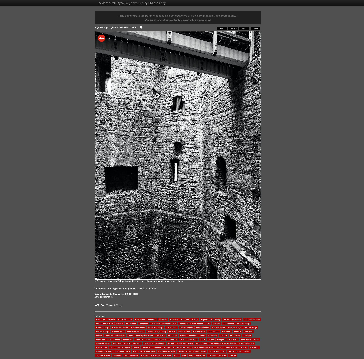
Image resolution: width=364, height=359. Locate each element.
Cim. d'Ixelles (214, 351)
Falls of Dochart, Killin (104, 323)
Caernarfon (160, 335)
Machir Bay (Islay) (155, 327)
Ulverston (109, 335)
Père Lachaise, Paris (146, 351)
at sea (202, 335)
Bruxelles (117, 355)
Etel (109, 339)
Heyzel (244, 347)
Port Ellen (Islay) (243, 323)
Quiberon (247, 335)
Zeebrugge (212, 335)
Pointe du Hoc (201, 343)
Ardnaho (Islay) (118, 331)
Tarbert (172, 331)
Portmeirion (172, 335)
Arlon (184, 355)
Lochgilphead (228, 323)
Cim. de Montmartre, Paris (203, 347)
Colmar (195, 319)
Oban (208, 323)
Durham (226, 319)
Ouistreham (147, 347)
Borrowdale (226, 331)
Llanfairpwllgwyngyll (144, 335)
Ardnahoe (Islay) (186, 327)
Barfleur (171, 343)
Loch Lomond (213, 331)
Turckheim (163, 319)
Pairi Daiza (200, 355)
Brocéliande (235, 335)
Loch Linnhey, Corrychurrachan (163, 323)
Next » (244, 28)
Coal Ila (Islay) (171, 327)
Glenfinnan (143, 323)
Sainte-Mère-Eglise (185, 343)
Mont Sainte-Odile (125, 319)
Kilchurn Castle (184, 331)
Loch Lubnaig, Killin (252, 319)
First (221, 28)
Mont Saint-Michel (103, 343)
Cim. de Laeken (234, 351)
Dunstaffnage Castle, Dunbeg (191, 323)
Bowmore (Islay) (102, 327)
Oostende (212, 355)
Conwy (131, 335)
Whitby (217, 319)
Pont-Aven (192, 339)
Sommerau (100, 319)
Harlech (183, 335)
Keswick (237, 331)
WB (134, 351)
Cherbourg (148, 343)
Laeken (246, 351)
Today (255, 28)
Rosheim (111, 319)
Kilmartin (216, 323)
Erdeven (116, 339)
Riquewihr (152, 319)
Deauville (223, 335)
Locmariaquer (160, 339)
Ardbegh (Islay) (234, 327)
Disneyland (155, 355)
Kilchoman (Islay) (138, 327)
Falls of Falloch (199, 331)
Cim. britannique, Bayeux (120, 347)
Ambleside (248, 331)
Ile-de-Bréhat (246, 339)
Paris (191, 355)
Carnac (183, 339)
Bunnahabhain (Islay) (135, 331)
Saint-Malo (117, 343)
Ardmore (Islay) (153, 331)
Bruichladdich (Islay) (120, 327)
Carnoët (211, 339)
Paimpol (220, 339)
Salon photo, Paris (122, 351)
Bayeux (136, 347)
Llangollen (193, 335)
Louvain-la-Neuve (131, 355)
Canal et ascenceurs (166, 351)
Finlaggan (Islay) (102, 331)
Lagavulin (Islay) (218, 327)
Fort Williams (131, 323)
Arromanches (101, 347)
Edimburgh (236, 319)
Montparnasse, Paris (104, 351)
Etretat (167, 347)
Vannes (149, 339)
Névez (202, 339)
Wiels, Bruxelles (231, 347)
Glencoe (119, 323)
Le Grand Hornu (184, 351)
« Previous (233, 28)
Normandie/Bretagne (181, 347)
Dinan (256, 339)
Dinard (127, 343)
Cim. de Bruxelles (103, 355)
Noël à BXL (254, 347)
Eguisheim (174, 319)
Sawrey (99, 335)
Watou (176, 355)
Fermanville (160, 343)
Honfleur (157, 347)
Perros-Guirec (232, 339)
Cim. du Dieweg (199, 351)
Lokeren (232, 355)
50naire (219, 347)
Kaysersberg (206, 319)
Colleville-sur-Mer (246, 343)
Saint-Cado (100, 339)
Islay (164, 331)
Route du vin (140, 319)
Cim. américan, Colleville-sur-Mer (223, 343)
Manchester (120, 335)
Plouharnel (127, 339)
